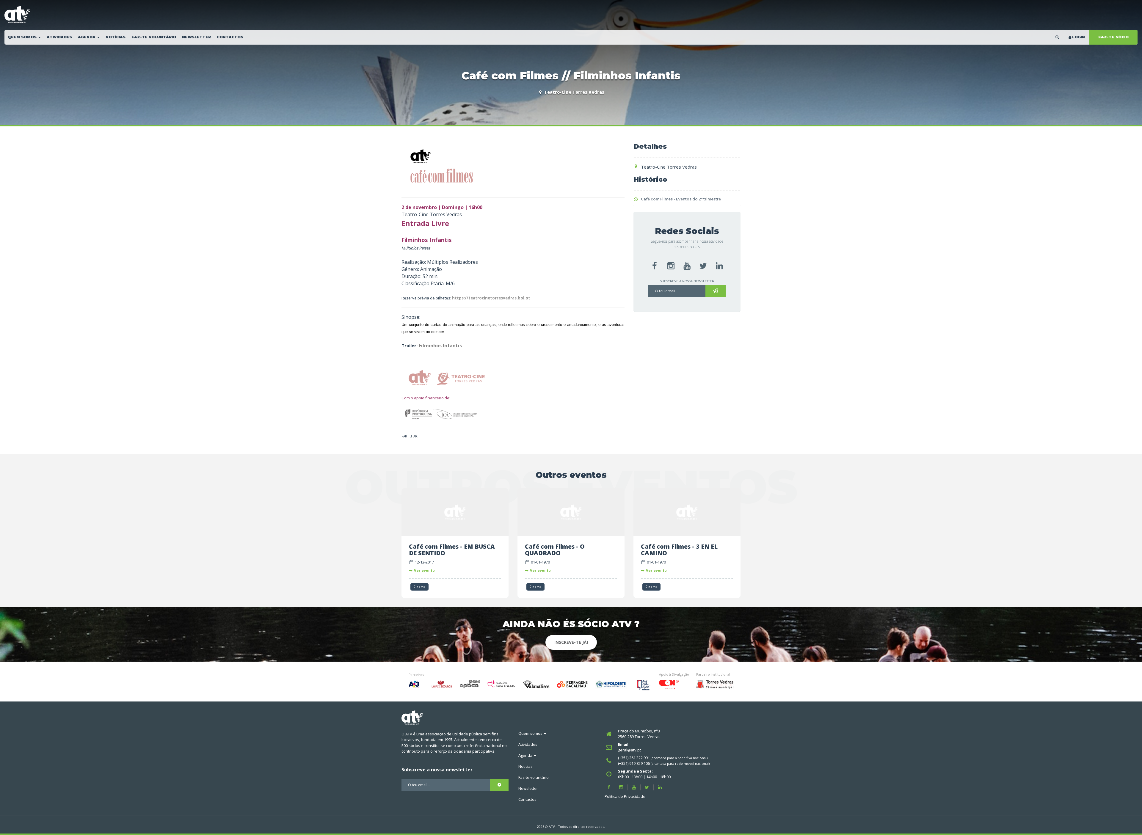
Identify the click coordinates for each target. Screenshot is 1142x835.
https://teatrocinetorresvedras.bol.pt (491, 298)
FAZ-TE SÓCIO (1113, 37)
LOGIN (1078, 37)
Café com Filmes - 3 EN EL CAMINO (679, 549)
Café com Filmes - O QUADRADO (555, 549)
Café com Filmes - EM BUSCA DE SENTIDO (452, 549)
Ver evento (424, 570)
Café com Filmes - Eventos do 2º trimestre (681, 199)
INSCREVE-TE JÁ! (571, 642)
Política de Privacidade (625, 796)
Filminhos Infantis (440, 345)
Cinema (419, 587)
